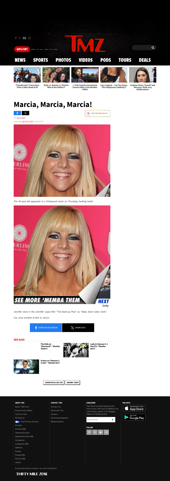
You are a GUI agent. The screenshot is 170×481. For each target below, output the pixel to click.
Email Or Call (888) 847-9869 (44, 49)
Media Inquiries (57, 422)
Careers (54, 414)
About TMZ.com (22, 407)
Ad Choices (20, 418)
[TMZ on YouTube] (100, 432)
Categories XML (22, 444)
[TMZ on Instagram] (29, 38)
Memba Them (72, 382)
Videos (86, 60)
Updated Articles (22, 433)
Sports (40, 60)
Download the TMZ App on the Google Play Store (134, 417)
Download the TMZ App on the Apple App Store (134, 408)
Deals (145, 60)
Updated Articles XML (24, 436)
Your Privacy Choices (29, 422)
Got (22, 49)
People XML (20, 455)
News (20, 60)
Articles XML (20, 429)
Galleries (18, 448)
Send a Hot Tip (57, 410)
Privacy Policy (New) (23, 410)
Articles (18, 425)
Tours (125, 60)
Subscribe (112, 419)
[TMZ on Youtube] (24, 38)
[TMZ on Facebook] (16, 38)
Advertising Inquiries (59, 418)
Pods (105, 60)
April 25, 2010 (27, 121)
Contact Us (56, 407)
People (18, 451)
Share (48, 327)
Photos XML (20, 459)
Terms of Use (21, 414)
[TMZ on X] (20, 38)
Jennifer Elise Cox (54, 382)
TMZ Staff (20, 118)
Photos (63, 60)
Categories (20, 440)
